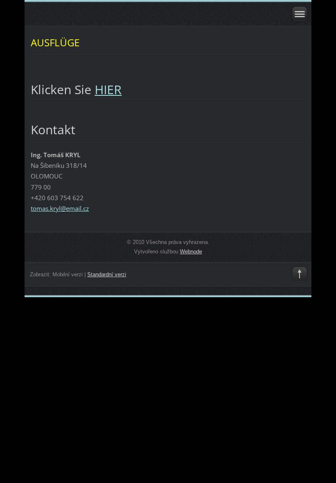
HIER (108, 89)
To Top (299, 274)
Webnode (191, 251)
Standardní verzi (106, 274)
